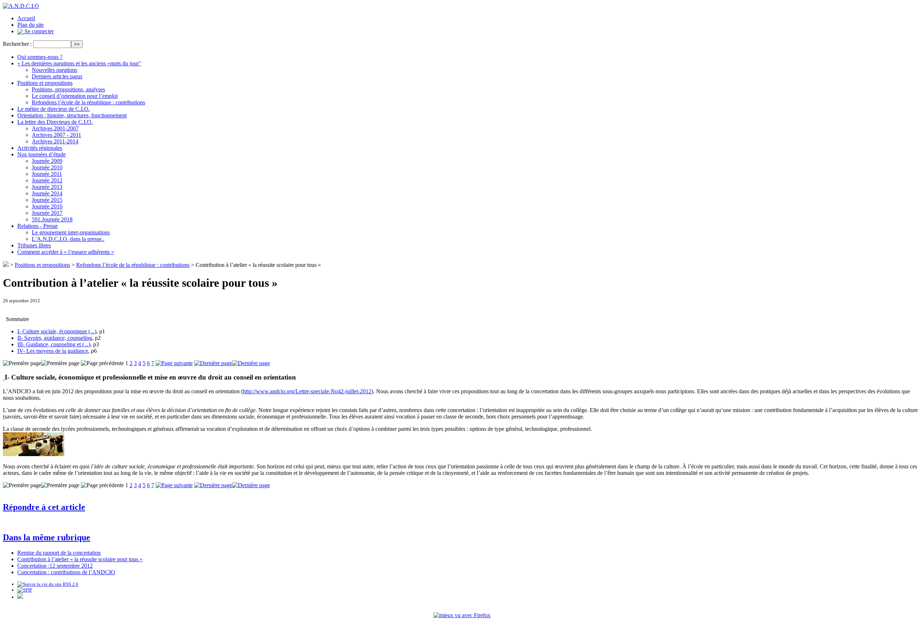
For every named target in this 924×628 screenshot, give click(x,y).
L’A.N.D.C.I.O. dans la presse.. (68, 239)
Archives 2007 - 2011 (56, 135)
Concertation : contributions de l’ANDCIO (66, 572)
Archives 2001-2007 (55, 128)
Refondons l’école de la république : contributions (88, 102)
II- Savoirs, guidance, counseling (54, 338)
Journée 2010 (47, 167)
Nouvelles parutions (54, 70)
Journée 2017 (47, 213)
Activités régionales (39, 148)
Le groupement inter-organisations (71, 232)
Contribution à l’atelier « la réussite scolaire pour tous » (80, 559)
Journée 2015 (47, 200)
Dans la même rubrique (46, 537)
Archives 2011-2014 (55, 141)
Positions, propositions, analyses (68, 89)
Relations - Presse (37, 226)
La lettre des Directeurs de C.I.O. (55, 122)
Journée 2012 (47, 180)
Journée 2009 (47, 161)
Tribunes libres (34, 245)
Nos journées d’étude (41, 154)
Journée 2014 (47, 193)
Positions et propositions (45, 83)
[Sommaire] (4, 377)
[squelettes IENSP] (20, 597)
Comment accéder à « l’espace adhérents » (65, 252)
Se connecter (38, 31)
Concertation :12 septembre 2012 (55, 566)
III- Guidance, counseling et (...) (53, 344)
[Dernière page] (232, 363)
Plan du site (30, 25)
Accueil (26, 18)
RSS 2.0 (70, 584)
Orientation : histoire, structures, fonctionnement (72, 115)
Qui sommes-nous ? (39, 57)
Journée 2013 (47, 187)
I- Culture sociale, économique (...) (56, 331)
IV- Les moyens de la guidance (52, 351)
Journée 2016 (47, 206)
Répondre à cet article (44, 507)
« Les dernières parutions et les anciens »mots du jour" (79, 63)
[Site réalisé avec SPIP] (24, 590)
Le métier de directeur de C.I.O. (53, 109)
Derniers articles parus (57, 76)
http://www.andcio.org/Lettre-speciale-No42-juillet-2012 (307, 391)
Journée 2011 (47, 174)
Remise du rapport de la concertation (59, 553)
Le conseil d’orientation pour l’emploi (75, 96)
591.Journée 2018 (52, 219)
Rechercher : (17, 44)
